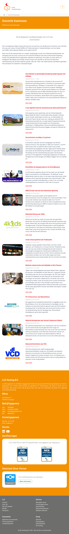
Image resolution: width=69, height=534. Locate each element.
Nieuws (4, 508)
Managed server (41, 502)
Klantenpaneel (40, 523)
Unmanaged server (42, 504)
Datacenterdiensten (42, 508)
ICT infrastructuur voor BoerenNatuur (37, 297)
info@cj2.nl (9, 423)
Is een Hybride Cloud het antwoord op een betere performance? (45, 108)
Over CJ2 (5, 504)
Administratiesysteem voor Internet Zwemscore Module (43, 320)
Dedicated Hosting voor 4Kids (35, 214)
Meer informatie (25, 481)
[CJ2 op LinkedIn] (3, 431)
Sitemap (38, 519)
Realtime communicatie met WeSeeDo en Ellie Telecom (43, 265)
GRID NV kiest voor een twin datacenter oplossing (41, 191)
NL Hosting (39, 526)
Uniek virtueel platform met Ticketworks (38, 240)
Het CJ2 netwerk (7, 506)
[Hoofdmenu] (63, 6)
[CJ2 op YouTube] (8, 431)
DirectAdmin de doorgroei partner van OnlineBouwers (42, 167)
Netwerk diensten (41, 510)
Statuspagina (40, 521)
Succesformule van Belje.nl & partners (38, 137)
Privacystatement (7, 521)
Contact (4, 502)
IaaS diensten (40, 506)
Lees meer (28, 103)
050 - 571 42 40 (9, 421)
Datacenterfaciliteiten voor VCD (35, 344)
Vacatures (5, 510)
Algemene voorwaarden (10, 519)
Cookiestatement (7, 523)
